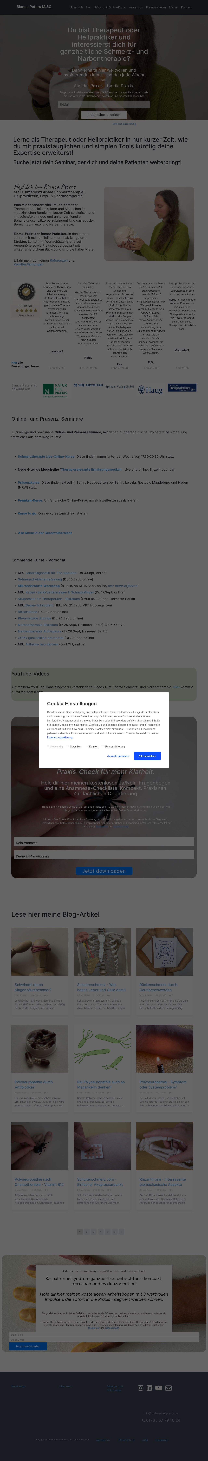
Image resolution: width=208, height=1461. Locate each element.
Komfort (93, 746)
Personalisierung (115, 746)
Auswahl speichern (118, 756)
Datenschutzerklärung (59, 737)
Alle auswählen (147, 756)
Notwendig (56, 746)
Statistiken (76, 746)
